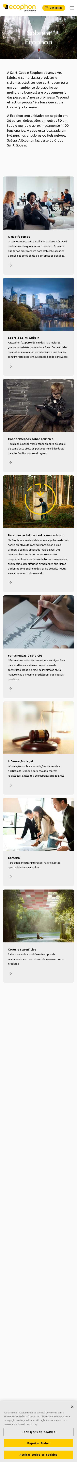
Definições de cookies (38, 1432)
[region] (38, 1431)
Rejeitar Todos (38, 1443)
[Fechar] (72, 1406)
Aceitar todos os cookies (39, 1454)
